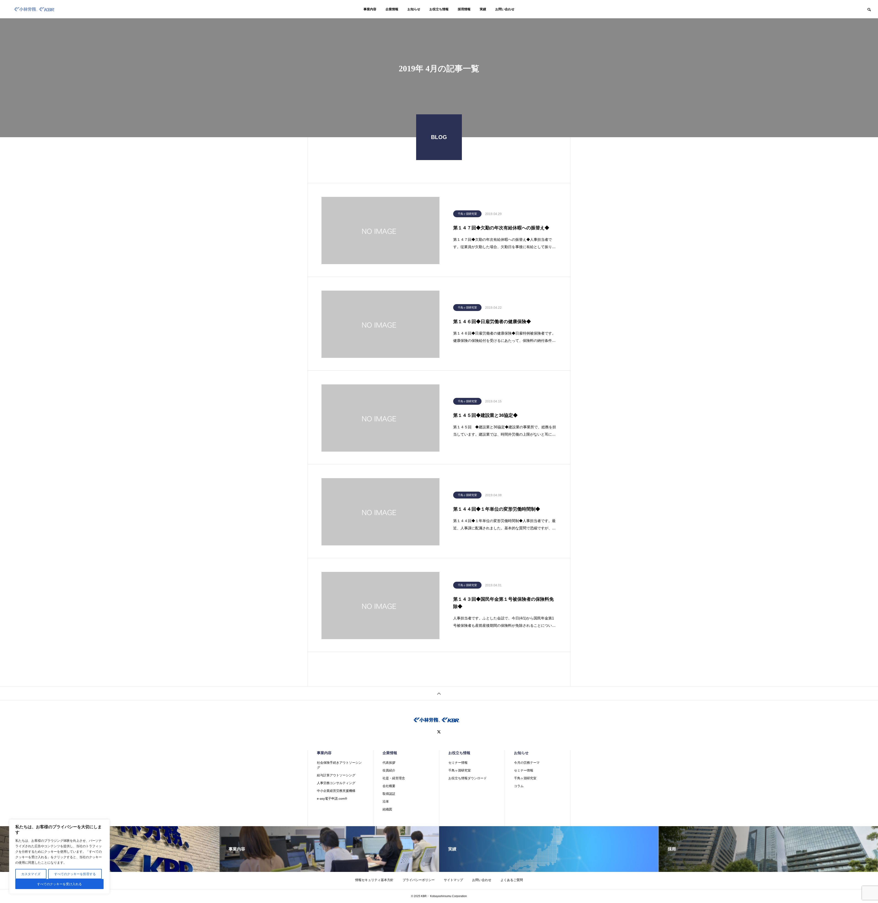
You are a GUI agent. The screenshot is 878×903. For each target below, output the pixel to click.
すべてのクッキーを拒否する (75, 874)
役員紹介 (389, 770)
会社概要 (389, 786)
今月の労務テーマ (527, 762)
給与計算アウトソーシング (336, 775)
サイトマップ (453, 880)
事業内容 (370, 9)
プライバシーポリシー (419, 880)
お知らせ (413, 9)
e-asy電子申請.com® (332, 798)
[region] (59, 856)
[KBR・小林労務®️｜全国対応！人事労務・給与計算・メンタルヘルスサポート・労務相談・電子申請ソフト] (34, 9)
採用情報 (464, 9)
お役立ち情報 (439, 9)
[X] (439, 732)
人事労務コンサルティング (336, 783)
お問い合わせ (504, 9)
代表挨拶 (389, 762)
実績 (483, 9)
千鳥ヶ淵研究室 (467, 213)
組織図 (387, 809)
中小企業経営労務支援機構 (336, 791)
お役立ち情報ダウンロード (467, 778)
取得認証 (389, 794)
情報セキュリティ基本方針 (374, 880)
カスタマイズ (30, 874)
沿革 (386, 801)
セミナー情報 (458, 762)
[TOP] (439, 693)
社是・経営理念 (394, 778)
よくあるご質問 (512, 880)
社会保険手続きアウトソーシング (339, 765)
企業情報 (391, 9)
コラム (519, 786)
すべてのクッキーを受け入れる (59, 884)
